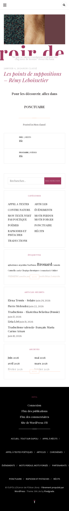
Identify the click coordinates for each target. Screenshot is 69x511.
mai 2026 (40, 357)
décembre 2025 (17, 375)
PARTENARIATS (59, 465)
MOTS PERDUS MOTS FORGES (43, 217)
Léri (34, 282)
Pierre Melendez (18, 306)
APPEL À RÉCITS (50, 438)
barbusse (32, 265)
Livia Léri (13, 321)
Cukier (54, 270)
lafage (47, 276)
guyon (29, 276)
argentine (23, 265)
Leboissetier (17, 282)
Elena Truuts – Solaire (21, 300)
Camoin (56, 265)
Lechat (29, 283)
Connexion (34, 405)
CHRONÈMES (56, 452)
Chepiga (25, 270)
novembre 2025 (43, 375)
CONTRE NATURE (19, 210)
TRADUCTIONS (17, 240)
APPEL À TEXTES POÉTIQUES (19, 452)
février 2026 (15, 369)
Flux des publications (34, 411)
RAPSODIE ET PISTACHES (37, 478)
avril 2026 (14, 363)
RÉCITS (39, 231)
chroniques (34, 270)
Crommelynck (45, 270)
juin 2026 (13, 357)
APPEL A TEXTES (18, 204)
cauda (18, 270)
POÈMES (13, 225)
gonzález (22, 276)
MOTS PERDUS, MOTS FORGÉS (33, 465)
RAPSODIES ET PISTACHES (17, 233)
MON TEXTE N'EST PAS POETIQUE (19, 217)
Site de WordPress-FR (34, 422)
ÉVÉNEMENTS (43, 210)
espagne (13, 276)
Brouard (44, 264)
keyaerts (41, 276)
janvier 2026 (41, 369)
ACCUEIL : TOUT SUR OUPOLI (24, 438)
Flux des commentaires (34, 417)
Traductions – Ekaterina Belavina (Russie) (34, 312)
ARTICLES (40, 204)
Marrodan (44, 282)
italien (34, 276)
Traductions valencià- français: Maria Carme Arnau (31, 329)
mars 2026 (40, 363)
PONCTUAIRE (43, 225)
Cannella (12, 270)
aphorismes (13, 265)
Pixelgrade (49, 491)
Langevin (55, 276)
